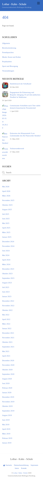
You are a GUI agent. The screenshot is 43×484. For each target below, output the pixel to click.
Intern (17, 468)
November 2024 (8, 246)
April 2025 (6, 228)
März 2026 (6, 196)
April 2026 (6, 191)
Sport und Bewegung (10, 66)
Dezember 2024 (8, 241)
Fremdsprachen (8, 52)
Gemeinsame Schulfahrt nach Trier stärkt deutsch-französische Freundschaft (25, 107)
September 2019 (8, 411)
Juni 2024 (6, 251)
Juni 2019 (6, 420)
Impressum (34, 465)
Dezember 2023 (8, 269)
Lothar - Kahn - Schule (20, 473)
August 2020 (7, 379)
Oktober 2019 (7, 406)
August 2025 (7, 209)
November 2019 (8, 402)
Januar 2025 (6, 237)
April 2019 (6, 429)
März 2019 (6, 434)
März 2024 (6, 264)
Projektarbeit (7, 61)
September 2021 (8, 347)
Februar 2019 (7, 438)
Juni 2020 (6, 383)
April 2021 (6, 356)
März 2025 (6, 232)
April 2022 (6, 319)
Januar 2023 (6, 296)
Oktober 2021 (7, 342)
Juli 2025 (5, 214)
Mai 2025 (5, 223)
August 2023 (7, 283)
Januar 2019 (6, 443)
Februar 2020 (7, 388)
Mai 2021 (5, 351)
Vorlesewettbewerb (17, 148)
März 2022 (6, 324)
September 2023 (8, 278)
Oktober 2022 (7, 310)
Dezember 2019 (8, 397)
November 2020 (8, 365)
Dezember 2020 (8, 360)
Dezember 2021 (8, 333)
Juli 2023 (5, 287)
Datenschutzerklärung (21, 465)
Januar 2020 (6, 392)
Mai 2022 (5, 315)
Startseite (8, 465)
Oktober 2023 (7, 273)
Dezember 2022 (8, 301)
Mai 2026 (5, 187)
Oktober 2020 (7, 370)
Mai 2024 (5, 255)
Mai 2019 (5, 425)
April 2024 (6, 260)
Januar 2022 (6, 328)
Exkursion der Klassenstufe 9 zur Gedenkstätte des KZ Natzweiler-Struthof (25, 134)
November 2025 (8, 200)
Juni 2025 (6, 219)
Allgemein (6, 43)
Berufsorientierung (9, 48)
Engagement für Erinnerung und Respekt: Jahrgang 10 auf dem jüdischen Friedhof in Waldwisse (25, 94)
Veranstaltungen (8, 71)
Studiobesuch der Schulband (20, 84)
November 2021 (8, 338)
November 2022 (8, 306)
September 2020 (8, 374)
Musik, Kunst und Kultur (11, 57)
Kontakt (24, 468)
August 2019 (7, 415)
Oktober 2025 (7, 205)
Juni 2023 (6, 292)
